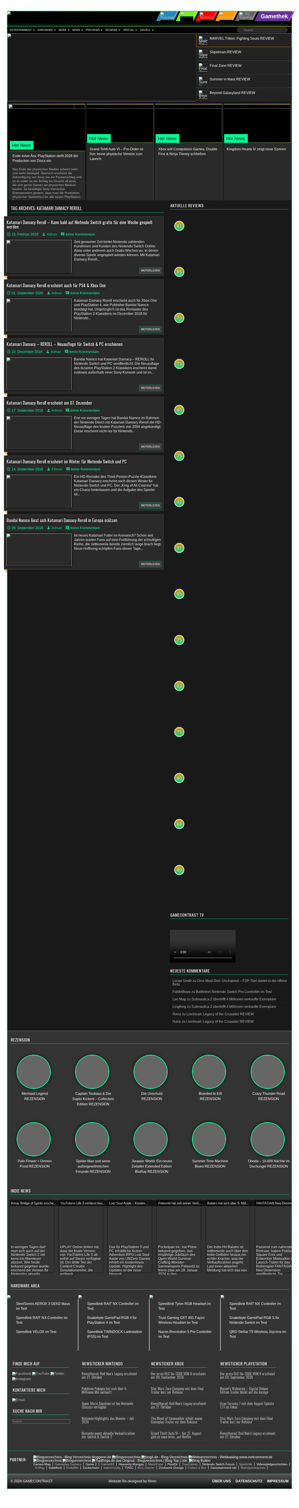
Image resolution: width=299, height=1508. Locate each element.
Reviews (111, 30)
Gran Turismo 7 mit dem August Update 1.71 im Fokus (247, 1405)
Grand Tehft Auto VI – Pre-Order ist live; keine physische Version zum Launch (116, 154)
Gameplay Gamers (68, 1464)
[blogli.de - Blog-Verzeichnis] (164, 1457)
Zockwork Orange (171, 1467)
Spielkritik (245, 1464)
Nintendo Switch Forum (218, 1464)
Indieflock (55, 1467)
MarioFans (155, 1464)
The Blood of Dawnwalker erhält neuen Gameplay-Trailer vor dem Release (176, 1420)
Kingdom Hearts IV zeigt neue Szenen (256, 149)
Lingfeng (179, 1006)
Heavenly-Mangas (131, 1464)
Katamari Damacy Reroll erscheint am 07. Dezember (49, 402)
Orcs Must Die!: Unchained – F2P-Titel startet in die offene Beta (229, 982)
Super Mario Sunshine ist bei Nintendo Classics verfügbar (107, 1405)
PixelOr (172, 1464)
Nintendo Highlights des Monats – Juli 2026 (108, 1420)
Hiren (152, 1481)
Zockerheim (91, 1467)
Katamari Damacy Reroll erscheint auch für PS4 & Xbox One (56, 285)
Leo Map (179, 999)
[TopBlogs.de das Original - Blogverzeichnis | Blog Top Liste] (139, 1460)
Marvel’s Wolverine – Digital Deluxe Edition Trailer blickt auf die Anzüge (244, 1390)
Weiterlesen (150, 270)
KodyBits (72, 1467)
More (63, 30)
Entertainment (21, 30)
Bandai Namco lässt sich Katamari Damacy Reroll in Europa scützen (62, 520)
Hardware (45, 30)
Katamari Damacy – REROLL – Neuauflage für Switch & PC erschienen (65, 344)
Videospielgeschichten (272, 1464)
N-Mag (39, 1467)
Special (128, 30)
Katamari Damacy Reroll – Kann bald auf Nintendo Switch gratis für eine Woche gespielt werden (80, 224)
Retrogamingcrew (253, 1467)
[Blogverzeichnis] (126, 1457)
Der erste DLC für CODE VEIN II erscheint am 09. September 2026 (178, 1375)
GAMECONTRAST (38, 1481)
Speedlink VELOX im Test (36, 1332)
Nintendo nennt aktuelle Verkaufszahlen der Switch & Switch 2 (108, 1435)
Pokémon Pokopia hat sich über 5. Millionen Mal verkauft (104, 1390)
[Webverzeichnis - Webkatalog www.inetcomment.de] (230, 1457)
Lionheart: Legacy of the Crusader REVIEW (220, 1014)
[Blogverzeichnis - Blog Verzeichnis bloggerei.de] (72, 1457)
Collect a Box (197, 1467)
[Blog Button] (200, 1460)
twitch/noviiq (112, 1467)
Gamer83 (107, 1464)
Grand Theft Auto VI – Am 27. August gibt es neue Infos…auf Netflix (176, 1435)
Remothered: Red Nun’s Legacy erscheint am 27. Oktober (109, 1375)
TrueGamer (190, 1464)
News (76, 30)
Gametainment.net (223, 1467)
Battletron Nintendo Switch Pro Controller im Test (234, 992)
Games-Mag (42, 1464)
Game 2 (91, 1464)
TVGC (129, 1467)
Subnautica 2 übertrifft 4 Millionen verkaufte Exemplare (234, 999)
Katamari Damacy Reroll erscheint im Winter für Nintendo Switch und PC (67, 461)
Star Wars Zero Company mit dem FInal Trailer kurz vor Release (177, 1390)
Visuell (145, 30)
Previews (93, 30)
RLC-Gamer (146, 1467)
